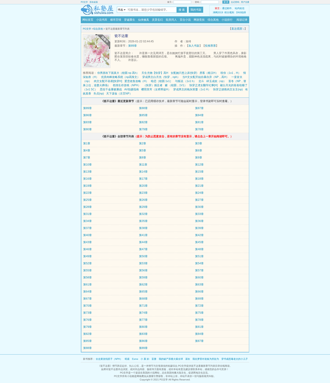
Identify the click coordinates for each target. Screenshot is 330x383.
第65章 (143, 291)
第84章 (199, 115)
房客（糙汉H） (209, 72)
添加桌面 (94, 2)
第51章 (199, 256)
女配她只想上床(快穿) (184, 72)
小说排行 (227, 19)
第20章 (143, 185)
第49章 (87, 256)
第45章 (199, 242)
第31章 (87, 213)
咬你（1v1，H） (231, 72)
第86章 (87, 115)
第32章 (143, 213)
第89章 (132, 45)
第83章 (87, 122)
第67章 (87, 298)
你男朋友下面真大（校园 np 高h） (118, 72)
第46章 (87, 249)
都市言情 (115, 19)
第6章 (198, 150)
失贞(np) (99, 93)
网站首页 (87, 19)
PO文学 (84, 2)
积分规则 (229, 12)
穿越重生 (129, 19)
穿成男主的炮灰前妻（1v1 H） (192, 89)
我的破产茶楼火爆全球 (171, 359)
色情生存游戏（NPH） (127, 85)
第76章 (87, 319)
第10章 (87, 164)
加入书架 (193, 45)
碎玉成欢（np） (216, 81)
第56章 (143, 270)
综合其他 (213, 19)
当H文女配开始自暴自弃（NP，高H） (205, 77)
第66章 (199, 291)
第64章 (87, 291)
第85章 (143, 115)
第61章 (87, 284)
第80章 (87, 129)
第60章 (199, 277)
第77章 (143, 319)
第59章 (143, 277)
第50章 (143, 256)
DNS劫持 (241, 12)
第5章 (142, 150)
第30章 (199, 206)
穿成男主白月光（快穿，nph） (161, 77)
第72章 (199, 305)
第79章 (143, 129)
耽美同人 (171, 19)
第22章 (87, 192)
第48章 (199, 249)
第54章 (199, 263)
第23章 (143, 192)
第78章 (199, 129)
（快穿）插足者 (152, 85)
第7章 (86, 157)
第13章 (87, 171)
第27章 (199, 199)
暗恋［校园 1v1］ (162, 81)
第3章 (198, 143)
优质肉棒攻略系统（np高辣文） (120, 77)
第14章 (143, 171)
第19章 (87, 185)
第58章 (87, 277)
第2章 (142, 143)
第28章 (87, 206)
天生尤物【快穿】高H (154, 72)
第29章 (143, 206)
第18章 (199, 178)
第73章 (87, 312)
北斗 (201, 81)
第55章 (87, 270)
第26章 (143, 199)
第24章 (199, 192)
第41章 (143, 235)
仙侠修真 (143, 19)
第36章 (199, 221)
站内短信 (239, 8)
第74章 (143, 312)
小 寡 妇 (145, 359)
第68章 (143, 298)
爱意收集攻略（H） (136, 81)
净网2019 (218, 12)
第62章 (143, 284)
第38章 (143, 228)
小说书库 (101, 19)
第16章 (87, 178)
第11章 (143, 164)
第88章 (143, 108)
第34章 (87, 221)
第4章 (86, 150)
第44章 (143, 242)
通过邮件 (227, 8)
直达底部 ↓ (237, 28)
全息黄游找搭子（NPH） (109, 359)
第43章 (87, 242)
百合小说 (185, 19)
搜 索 (182, 9)
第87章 (199, 108)
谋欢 (187, 359)
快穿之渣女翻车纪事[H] (203, 85)
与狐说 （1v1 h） (185, 81)
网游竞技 (199, 19)
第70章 (87, 305)
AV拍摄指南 (131, 89)
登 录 (226, 2)
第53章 (143, 263)
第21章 (199, 185)
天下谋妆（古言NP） (119, 93)
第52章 (87, 263)
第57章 (199, 270)
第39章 (199, 228)
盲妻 (154, 359)
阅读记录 (242, 19)
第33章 (199, 213)
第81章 (199, 122)
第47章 (143, 249)
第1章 (86, 143)
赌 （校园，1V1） (176, 85)
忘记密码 (235, 2)
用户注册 (245, 2)
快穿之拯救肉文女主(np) (228, 89)
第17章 (143, 178)
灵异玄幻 (157, 19)
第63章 (199, 284)
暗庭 (127, 359)
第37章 (87, 228)
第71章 (143, 305)
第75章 (199, 312)
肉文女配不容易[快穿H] (108, 81)
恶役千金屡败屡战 (111, 89)
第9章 (198, 157)
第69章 (199, 298)
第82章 (143, 122)
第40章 (87, 235)
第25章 (87, 199)
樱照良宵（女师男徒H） (156, 89)
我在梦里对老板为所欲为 (205, 359)
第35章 (143, 221)
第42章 (199, 235)
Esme (135, 359)
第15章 (199, 171)
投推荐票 (210, 45)
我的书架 (195, 9)
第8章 (142, 157)
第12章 (199, 164)
